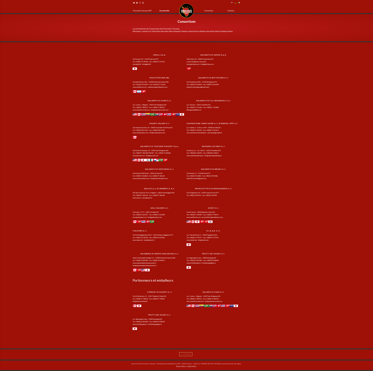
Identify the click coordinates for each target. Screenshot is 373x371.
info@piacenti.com (152, 155)
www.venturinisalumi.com (141, 178)
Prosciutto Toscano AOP (142, 11)
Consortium (208, 11)
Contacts (230, 11)
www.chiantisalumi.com (140, 133)
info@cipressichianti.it (140, 301)
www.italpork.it (138, 240)
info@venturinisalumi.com (159, 178)
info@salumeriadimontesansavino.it (144, 265)
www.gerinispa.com (193, 64)
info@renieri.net (203, 240)
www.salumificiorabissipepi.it (196, 133)
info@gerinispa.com (207, 64)
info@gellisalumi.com (155, 217)
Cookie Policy (191, 366)
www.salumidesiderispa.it (194, 155)
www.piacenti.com (139, 155)
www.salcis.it (137, 198)
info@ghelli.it (146, 64)
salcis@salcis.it (147, 198)
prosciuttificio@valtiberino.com (212, 217)
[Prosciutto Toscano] (186, 10)
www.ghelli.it (137, 64)
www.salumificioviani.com (141, 110)
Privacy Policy (181, 366)
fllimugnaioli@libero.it (193, 110)
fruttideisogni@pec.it (209, 263)
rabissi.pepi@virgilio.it (214, 133)
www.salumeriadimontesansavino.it (144, 263)
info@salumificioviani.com (159, 110)
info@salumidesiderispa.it (213, 155)
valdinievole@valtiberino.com (157, 87)
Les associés (164, 11)
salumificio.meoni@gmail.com (196, 178)
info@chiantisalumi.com (157, 133)
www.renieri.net (191, 240)
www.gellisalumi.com (140, 217)
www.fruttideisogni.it (193, 263)
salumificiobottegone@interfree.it (197, 87)
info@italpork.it (149, 240)
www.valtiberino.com (140, 87)
